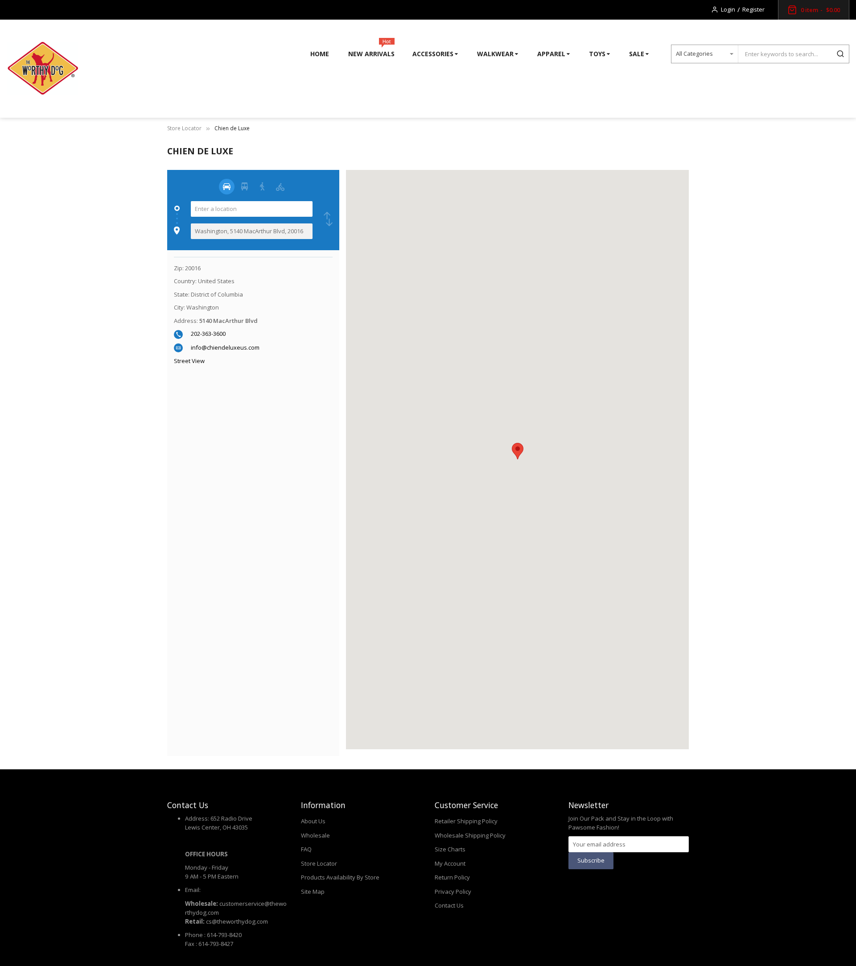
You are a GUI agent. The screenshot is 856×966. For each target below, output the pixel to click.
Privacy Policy (453, 892)
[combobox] (784, 54)
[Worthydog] (42, 68)
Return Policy (452, 877)
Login (728, 9)
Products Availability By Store (340, 877)
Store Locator (184, 128)
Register (753, 9)
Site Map (313, 892)
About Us (313, 821)
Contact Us (449, 905)
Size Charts (450, 849)
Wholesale (315, 835)
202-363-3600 (208, 334)
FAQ (306, 849)
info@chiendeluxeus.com (225, 347)
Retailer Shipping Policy (466, 821)
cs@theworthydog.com (237, 921)
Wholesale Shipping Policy (470, 835)
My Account (450, 863)
